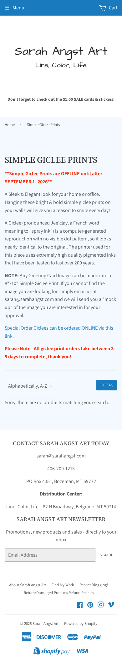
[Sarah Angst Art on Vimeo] (111, 605)
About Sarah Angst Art (27, 584)
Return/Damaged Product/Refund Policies (59, 592)
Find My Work (63, 584)
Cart (112, 7)
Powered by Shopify (80, 623)
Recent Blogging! (93, 584)
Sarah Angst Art (45, 623)
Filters (106, 385)
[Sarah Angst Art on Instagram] (101, 605)
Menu (18, 7)
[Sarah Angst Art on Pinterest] (90, 605)
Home (10, 124)
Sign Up (106, 555)
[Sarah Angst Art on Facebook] (79, 605)
